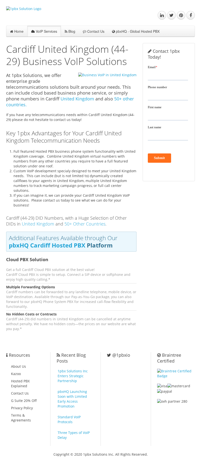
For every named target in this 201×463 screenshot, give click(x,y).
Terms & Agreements (21, 417)
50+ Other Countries (84, 224)
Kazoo (16, 373)
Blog (71, 31)
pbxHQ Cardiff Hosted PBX (47, 245)
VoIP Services (46, 31)
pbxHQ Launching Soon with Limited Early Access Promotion (72, 399)
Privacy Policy (22, 408)
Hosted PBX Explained (20, 383)
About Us (18, 366)
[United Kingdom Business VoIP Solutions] (104, 74)
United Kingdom (77, 99)
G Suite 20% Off (24, 400)
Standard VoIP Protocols (69, 419)
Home (18, 31)
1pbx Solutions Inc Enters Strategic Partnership (73, 376)
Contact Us (95, 31)
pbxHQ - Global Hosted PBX (137, 31)
